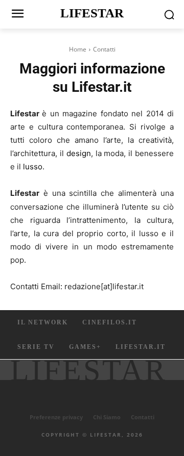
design (78, 153)
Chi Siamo (107, 417)
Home (77, 49)
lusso (32, 166)
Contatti (142, 417)
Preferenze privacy (56, 417)
